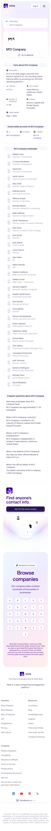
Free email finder (35, 728)
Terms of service (8, 764)
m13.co (9, 89)
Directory (14, 21)
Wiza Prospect (7, 705)
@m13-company (37, 136)
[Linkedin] (13, 793)
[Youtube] (21, 793)
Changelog (6, 755)
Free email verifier (36, 732)
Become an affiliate (9, 759)
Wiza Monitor (7, 710)
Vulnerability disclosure (11, 773)
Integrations (6, 723)
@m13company (12, 135)
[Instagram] (29, 793)
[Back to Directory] (7, 23)
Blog (30, 710)
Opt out (4, 777)
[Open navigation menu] (44, 6)
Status (31, 723)
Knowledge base (35, 714)
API (2, 719)
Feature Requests (8, 750)
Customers (33, 705)
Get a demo (6, 732)
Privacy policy (7, 768)
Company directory (36, 737)
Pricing (4, 728)
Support (31, 719)
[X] (37, 793)
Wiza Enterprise (8, 714)
